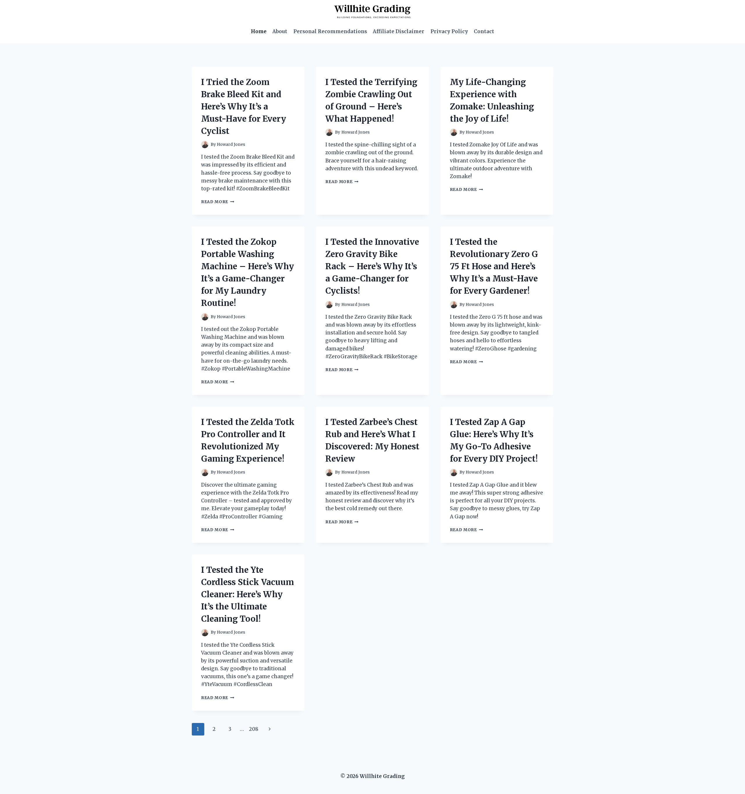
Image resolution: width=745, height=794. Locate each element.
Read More (217, 201)
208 (253, 729)
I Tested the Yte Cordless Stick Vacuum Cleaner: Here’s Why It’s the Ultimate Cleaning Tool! (247, 594)
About (279, 31)
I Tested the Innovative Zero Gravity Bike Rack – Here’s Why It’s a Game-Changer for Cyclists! (372, 266)
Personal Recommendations (330, 31)
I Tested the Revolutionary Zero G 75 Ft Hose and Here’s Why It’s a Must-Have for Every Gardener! (494, 266)
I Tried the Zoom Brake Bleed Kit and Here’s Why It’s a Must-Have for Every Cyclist (243, 106)
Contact (484, 31)
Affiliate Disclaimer (398, 31)
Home (259, 31)
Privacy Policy (449, 31)
